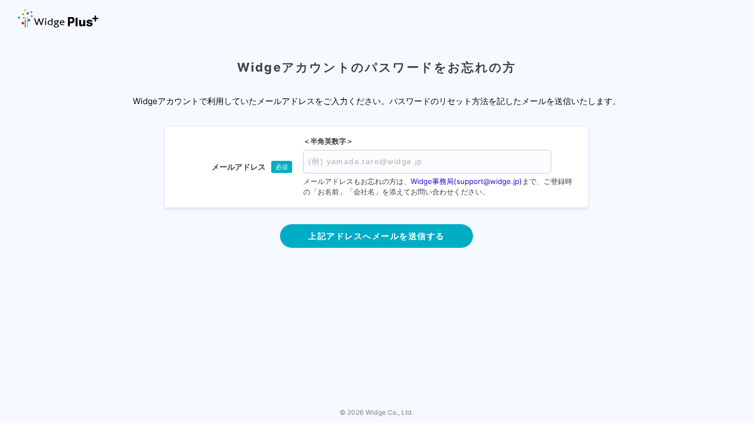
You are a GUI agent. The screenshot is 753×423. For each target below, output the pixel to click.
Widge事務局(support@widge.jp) (466, 181)
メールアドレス (239, 166)
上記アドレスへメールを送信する (376, 236)
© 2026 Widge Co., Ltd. (376, 412)
